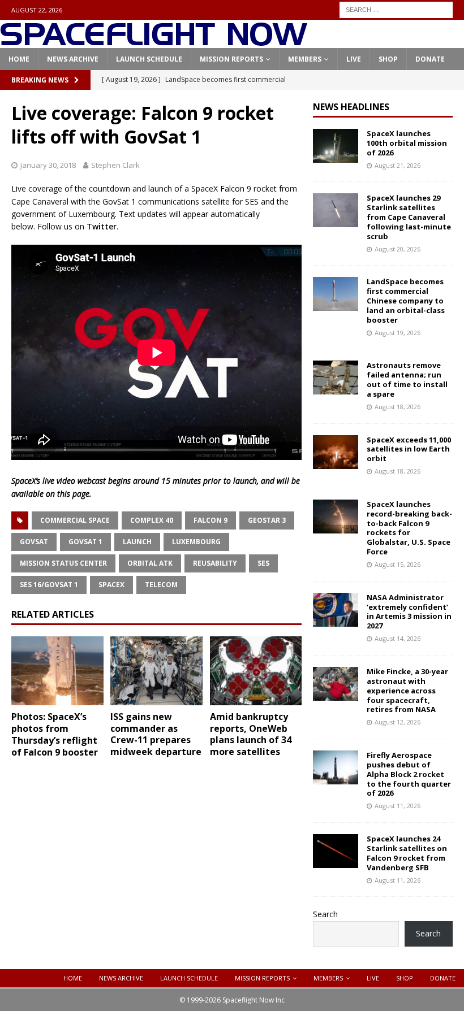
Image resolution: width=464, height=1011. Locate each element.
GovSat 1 (85, 541)
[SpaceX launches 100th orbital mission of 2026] (335, 146)
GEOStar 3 (267, 520)
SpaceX (111, 584)
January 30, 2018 (48, 165)
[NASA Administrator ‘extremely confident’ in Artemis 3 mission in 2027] (335, 610)
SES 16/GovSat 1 (49, 584)
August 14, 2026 (397, 638)
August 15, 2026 (397, 564)
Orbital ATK (150, 563)
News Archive (72, 59)
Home (18, 59)
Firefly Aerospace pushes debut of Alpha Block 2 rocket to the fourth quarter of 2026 (409, 774)
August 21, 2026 (397, 165)
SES (263, 563)
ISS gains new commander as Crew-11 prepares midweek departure (155, 734)
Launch (137, 541)
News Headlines (351, 107)
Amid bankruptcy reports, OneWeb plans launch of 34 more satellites (250, 734)
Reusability (215, 563)
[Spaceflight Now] (153, 41)
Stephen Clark (115, 165)
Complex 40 (151, 520)
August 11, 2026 (397, 805)
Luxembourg (196, 541)
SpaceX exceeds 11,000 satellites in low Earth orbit (409, 449)
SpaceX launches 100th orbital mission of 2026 (407, 143)
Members (304, 59)
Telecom (161, 584)
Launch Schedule (149, 59)
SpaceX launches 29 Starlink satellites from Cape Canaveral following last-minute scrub (409, 217)
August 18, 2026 (397, 406)
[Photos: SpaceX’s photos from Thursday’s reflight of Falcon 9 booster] (57, 671)
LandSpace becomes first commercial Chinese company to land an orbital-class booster (406, 300)
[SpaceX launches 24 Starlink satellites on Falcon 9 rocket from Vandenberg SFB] (335, 851)
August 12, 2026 (397, 722)
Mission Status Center (63, 563)
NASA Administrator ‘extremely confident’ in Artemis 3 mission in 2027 (409, 611)
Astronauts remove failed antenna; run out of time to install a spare (407, 379)
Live (353, 59)
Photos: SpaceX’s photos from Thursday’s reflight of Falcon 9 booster (54, 734)
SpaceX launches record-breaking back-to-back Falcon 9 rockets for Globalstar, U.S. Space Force (409, 528)
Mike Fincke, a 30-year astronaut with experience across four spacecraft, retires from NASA (407, 690)
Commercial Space (75, 520)
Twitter (102, 226)
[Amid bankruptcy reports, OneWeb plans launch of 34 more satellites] (256, 670)
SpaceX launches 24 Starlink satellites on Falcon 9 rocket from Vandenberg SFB (407, 853)
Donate (430, 59)
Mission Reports (231, 59)
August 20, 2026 (397, 249)
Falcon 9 (210, 520)
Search (325, 914)
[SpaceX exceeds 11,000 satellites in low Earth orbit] (335, 452)
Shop (388, 59)
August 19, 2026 (397, 332)
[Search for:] (396, 8)
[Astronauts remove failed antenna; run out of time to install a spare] (335, 377)
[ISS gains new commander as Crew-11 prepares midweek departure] (156, 670)
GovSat (34, 541)
